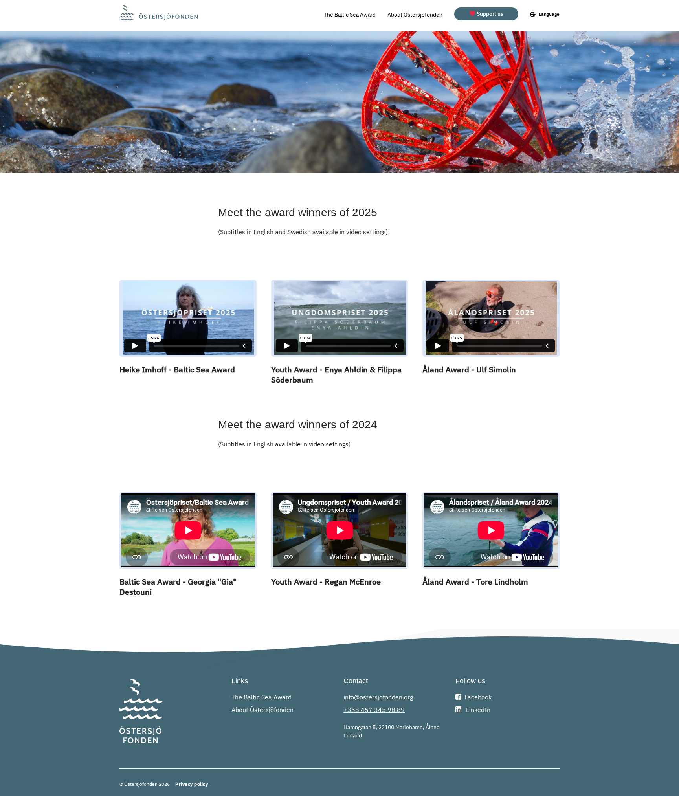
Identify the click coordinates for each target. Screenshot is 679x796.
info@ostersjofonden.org (378, 697)
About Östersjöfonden (414, 14)
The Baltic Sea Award (350, 14)
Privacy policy (191, 784)
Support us (489, 13)
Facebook (478, 697)
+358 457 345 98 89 (374, 709)
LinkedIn (477, 709)
